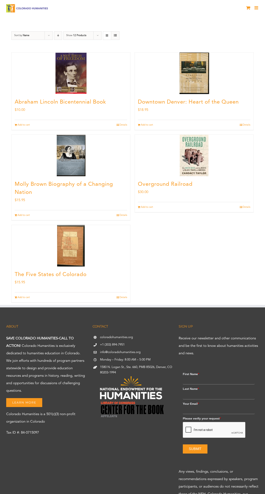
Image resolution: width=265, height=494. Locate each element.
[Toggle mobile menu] (256, 8)
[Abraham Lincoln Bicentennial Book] (71, 73)
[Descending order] (58, 35)
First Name (191, 374)
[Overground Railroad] (194, 155)
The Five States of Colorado (51, 274)
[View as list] (115, 36)
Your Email (191, 403)
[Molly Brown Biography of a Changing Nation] (71, 155)
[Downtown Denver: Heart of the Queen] (194, 73)
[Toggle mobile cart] (248, 8)
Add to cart (24, 125)
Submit (195, 449)
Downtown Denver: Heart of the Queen (188, 102)
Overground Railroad (165, 184)
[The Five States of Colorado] (71, 246)
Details (123, 125)
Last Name (191, 388)
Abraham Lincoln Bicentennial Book (60, 102)
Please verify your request (202, 418)
